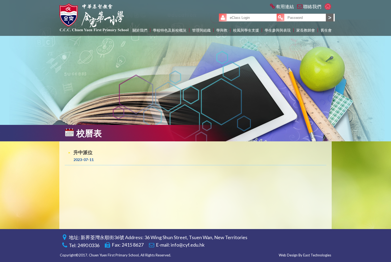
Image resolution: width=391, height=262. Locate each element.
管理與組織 (201, 30)
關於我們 (139, 30)
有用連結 (285, 6)
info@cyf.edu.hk (188, 245)
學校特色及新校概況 (169, 30)
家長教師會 (305, 30)
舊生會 (326, 30)
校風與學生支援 (246, 30)
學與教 (221, 30)
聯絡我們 (312, 6)
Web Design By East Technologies (305, 255)
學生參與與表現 (278, 30)
